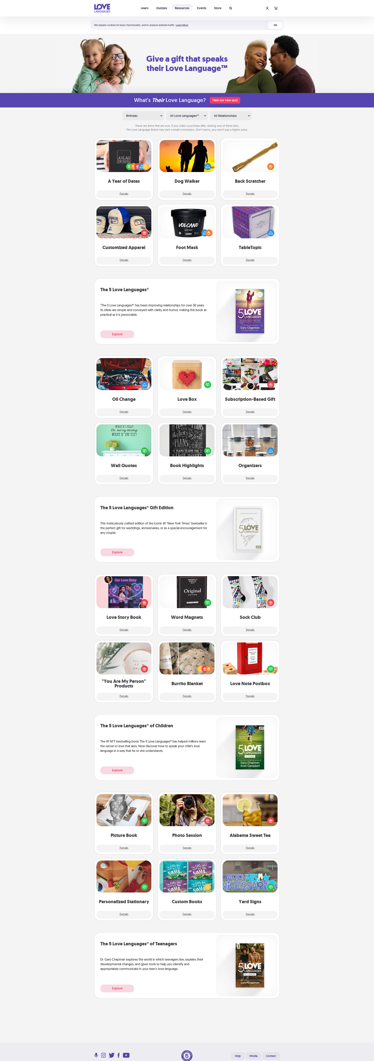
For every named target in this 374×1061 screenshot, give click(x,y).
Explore (117, 334)
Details (124, 194)
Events (201, 8)
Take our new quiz (225, 100)
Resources (182, 8)
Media (253, 1056)
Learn (144, 8)
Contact (271, 1056)
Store (217, 8)
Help (238, 1056)
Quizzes (161, 8)
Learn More (182, 25)
